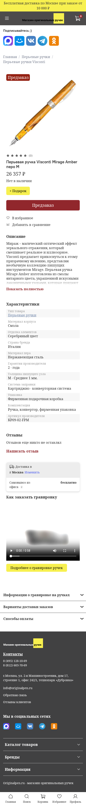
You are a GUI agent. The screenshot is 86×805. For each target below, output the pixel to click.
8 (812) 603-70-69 (15, 665)
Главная (10, 57)
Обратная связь (15, 695)
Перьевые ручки (36, 57)
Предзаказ (43, 205)
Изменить (32, 472)
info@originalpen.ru (17, 688)
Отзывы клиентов (17, 702)
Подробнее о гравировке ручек (37, 567)
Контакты (13, 654)
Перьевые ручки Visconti (24, 62)
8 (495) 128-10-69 (15, 661)
